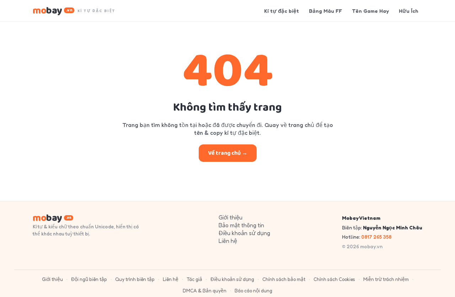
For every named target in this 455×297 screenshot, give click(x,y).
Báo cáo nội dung (253, 290)
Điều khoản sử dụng (244, 233)
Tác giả (194, 279)
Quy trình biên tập (135, 279)
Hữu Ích (408, 11)
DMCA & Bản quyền (204, 290)
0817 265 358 (376, 237)
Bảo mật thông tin (241, 225)
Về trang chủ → (227, 153)
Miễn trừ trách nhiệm (386, 279)
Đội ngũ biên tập (89, 279)
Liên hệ (228, 240)
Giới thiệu (230, 217)
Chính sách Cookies (334, 279)
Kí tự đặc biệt (281, 11)
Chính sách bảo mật (283, 279)
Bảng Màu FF (325, 11)
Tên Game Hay (370, 11)
